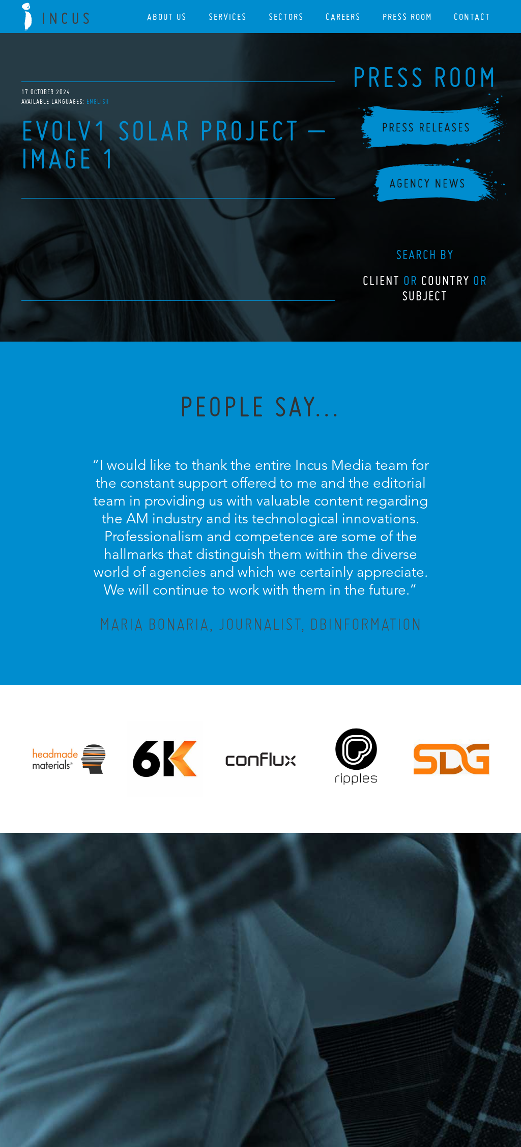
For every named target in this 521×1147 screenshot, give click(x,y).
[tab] (97, 101)
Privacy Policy (233, 1083)
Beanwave (311, 1092)
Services (228, 16)
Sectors (286, 16)
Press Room (407, 16)
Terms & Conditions (279, 1083)
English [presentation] (97, 101)
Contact (472, 16)
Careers (343, 16)
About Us (167, 16)
